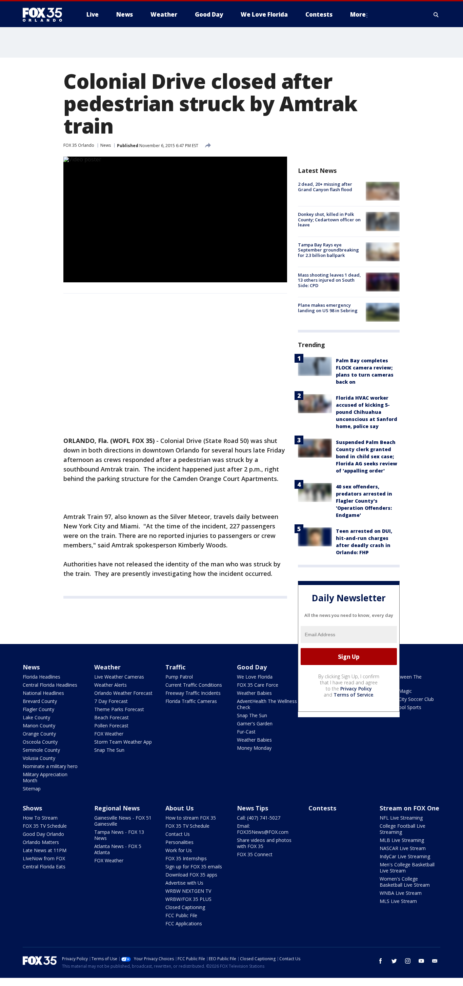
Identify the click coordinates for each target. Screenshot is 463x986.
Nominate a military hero (50, 766)
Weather (107, 667)
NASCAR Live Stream (403, 848)
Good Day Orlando (43, 834)
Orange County (39, 733)
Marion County (39, 725)
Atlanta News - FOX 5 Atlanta (117, 849)
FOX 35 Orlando (78, 145)
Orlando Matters (41, 842)
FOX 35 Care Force (257, 685)
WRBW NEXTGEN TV (188, 891)
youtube (421, 960)
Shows (32, 808)
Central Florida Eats (44, 866)
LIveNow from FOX (44, 858)
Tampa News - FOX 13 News (119, 835)
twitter (394, 960)
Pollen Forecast (111, 725)
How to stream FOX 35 (190, 817)
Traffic (175, 667)
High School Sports (400, 707)
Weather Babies (254, 693)
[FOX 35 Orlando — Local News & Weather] (45, 14)
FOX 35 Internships (186, 858)
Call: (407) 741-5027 (258, 817)
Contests (322, 808)
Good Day (252, 667)
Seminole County (41, 750)
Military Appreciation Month (45, 777)
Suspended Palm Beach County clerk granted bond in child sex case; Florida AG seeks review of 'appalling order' (366, 456)
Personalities (179, 842)
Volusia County (39, 758)
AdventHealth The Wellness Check (267, 704)
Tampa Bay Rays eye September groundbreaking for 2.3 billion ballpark (328, 250)
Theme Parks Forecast (119, 709)
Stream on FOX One (409, 808)
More (358, 14)
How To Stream (40, 817)
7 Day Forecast (111, 701)
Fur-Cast (246, 731)
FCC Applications (183, 923)
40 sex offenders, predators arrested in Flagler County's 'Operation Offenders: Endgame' (364, 500)
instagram (407, 960)
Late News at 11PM (44, 850)
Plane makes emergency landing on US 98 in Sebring (328, 308)
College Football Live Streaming (402, 829)
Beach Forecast (111, 717)
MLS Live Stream (398, 901)
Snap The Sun (109, 750)
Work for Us (178, 850)
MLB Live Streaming (402, 840)
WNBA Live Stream (401, 893)
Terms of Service (353, 694)
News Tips (252, 808)
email (434, 960)
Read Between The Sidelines (401, 679)
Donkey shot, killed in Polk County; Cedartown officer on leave (329, 219)
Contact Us (177, 834)
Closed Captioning (185, 907)
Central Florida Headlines (50, 685)
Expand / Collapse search (436, 14)
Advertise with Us (184, 883)
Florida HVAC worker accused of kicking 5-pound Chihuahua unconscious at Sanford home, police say (366, 412)
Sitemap (32, 788)
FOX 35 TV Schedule (45, 826)
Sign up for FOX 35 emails (193, 866)
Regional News (117, 808)
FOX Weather (108, 733)
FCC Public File (181, 915)
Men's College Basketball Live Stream (407, 867)
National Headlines (43, 693)
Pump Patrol (179, 676)
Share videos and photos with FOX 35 (264, 843)
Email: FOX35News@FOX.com (262, 829)
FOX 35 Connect (255, 854)
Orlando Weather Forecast (123, 693)
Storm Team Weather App (123, 742)
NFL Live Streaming (401, 817)
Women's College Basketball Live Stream (405, 882)
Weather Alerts (110, 685)
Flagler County (38, 709)
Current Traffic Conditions (193, 685)
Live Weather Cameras (119, 676)
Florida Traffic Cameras (191, 701)
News (105, 145)
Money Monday (254, 748)
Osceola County (40, 742)
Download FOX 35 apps (191, 874)
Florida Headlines (41, 676)
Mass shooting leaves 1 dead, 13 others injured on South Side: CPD (329, 280)
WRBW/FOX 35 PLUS (188, 899)
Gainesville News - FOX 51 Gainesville (123, 820)
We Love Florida (255, 676)
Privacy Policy (356, 688)
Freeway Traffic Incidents (193, 693)
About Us (179, 808)
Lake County (36, 717)
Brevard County (40, 701)
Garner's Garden (255, 723)
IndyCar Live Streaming (405, 856)
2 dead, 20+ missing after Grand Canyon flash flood (325, 187)
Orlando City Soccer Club (407, 699)
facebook (380, 960)
